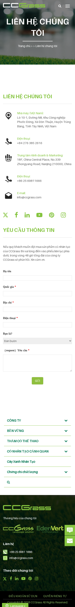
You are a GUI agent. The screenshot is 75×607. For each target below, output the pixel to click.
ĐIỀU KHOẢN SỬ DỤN (23, 596)
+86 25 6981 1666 (20, 552)
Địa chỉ (8, 302)
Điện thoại (10, 318)
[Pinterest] (51, 215)
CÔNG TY (14, 420)
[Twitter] (5, 215)
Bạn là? (7, 333)
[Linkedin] (27, 215)
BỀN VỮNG (15, 431)
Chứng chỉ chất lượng (22, 472)
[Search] (59, 6)
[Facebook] (16, 215)
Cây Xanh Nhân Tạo (21, 461)
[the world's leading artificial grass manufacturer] (24, 5)
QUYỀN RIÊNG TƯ (55, 596)
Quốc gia (9, 286)
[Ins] (63, 215)
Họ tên (7, 271)
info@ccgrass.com (29, 197)
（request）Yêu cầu (16, 350)
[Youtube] (39, 215)
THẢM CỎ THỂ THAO (22, 441)
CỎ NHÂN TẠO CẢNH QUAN (28, 451)
